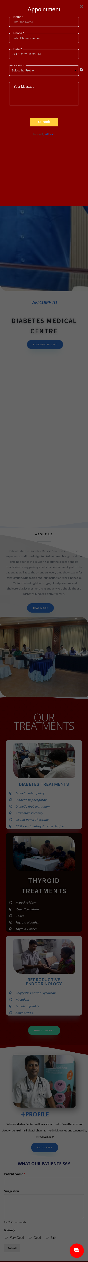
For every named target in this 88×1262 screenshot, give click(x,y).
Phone (18, 33)
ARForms (50, 134)
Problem (18, 65)
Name (18, 17)
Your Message (24, 86)
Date (17, 49)
